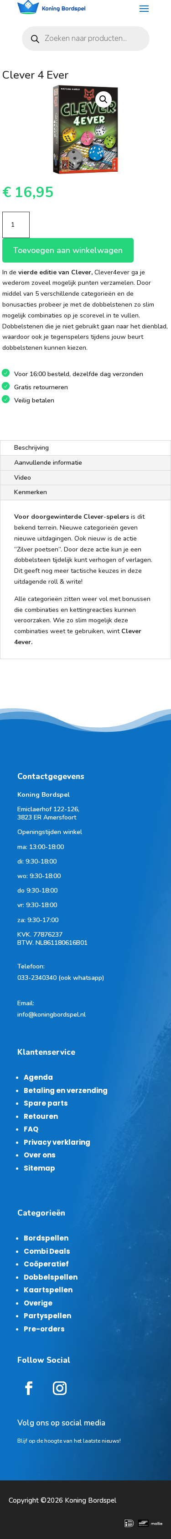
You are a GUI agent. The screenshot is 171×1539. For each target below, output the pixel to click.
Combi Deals (47, 1251)
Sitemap (39, 1168)
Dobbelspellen (51, 1277)
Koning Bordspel (90, 1500)
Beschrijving (31, 447)
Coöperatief (46, 1264)
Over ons (40, 1155)
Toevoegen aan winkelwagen (68, 250)
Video (22, 477)
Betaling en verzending (66, 1090)
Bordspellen (46, 1238)
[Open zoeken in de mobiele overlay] (85, 38)
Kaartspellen (48, 1290)
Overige (38, 1303)
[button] (103, 99)
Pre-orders (44, 1329)
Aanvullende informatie (48, 462)
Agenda (38, 1077)
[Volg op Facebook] (28, 1388)
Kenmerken (30, 492)
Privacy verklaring (57, 1142)
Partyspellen (47, 1316)
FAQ (31, 1129)
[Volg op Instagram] (59, 1388)
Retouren (41, 1116)
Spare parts (46, 1103)
